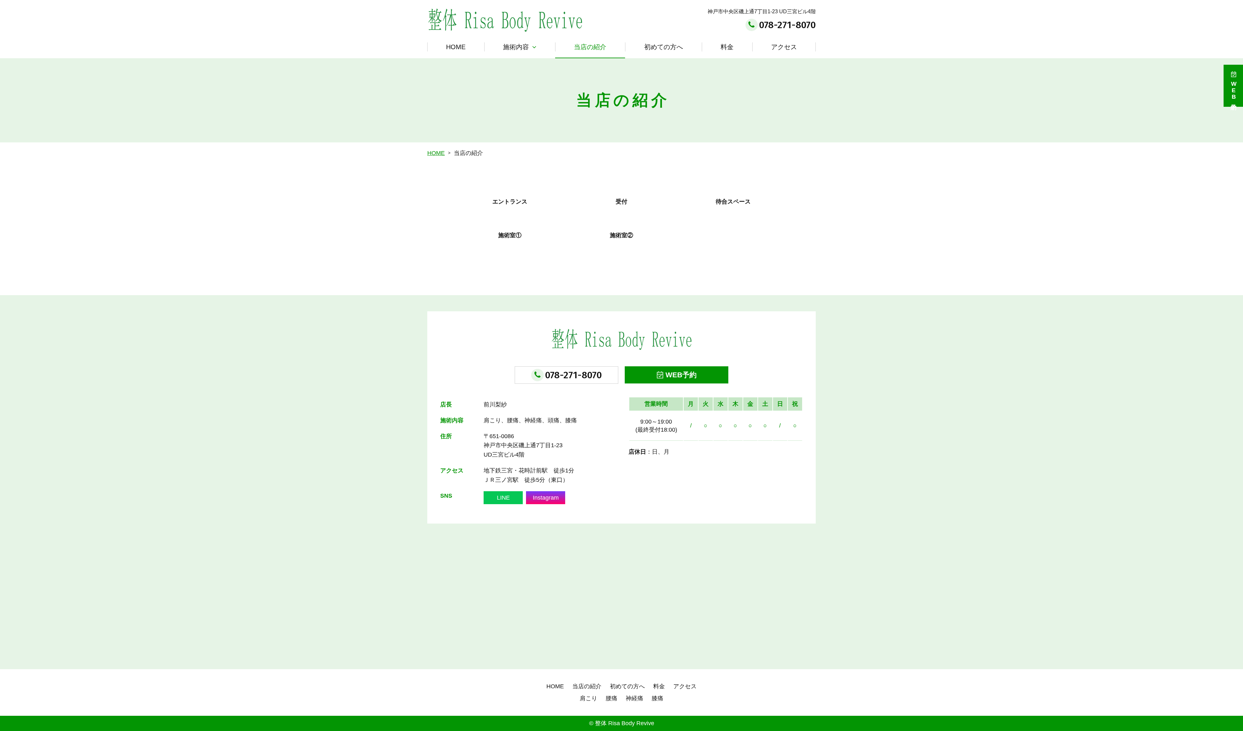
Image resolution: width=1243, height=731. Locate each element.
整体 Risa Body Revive (624, 723)
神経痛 (634, 698)
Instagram (546, 497)
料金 (727, 46)
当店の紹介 (590, 46)
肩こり (588, 698)
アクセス (784, 46)
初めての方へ (663, 46)
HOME (455, 46)
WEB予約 (681, 375)
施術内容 (516, 46)
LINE (503, 497)
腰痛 (611, 698)
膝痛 (657, 698)
